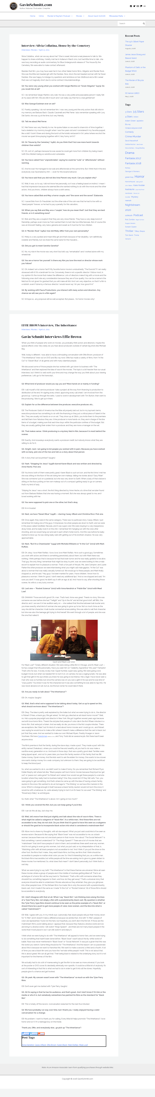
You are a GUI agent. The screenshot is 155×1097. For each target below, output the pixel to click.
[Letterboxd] (145, 6)
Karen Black (62, 1045)
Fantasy (127, 168)
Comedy (129, 132)
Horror (139, 176)
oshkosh (128, 215)
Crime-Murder (133, 136)
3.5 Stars (138, 111)
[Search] (144, 23)
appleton (140, 121)
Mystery (134, 197)
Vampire (128, 239)
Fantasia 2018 (133, 163)
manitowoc (128, 193)
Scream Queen (131, 227)
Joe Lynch (139, 182)
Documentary (129, 148)
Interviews (26, 50)
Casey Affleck (40, 1045)
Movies (34, 50)
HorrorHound (130, 182)
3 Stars (128, 112)
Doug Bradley (140, 148)
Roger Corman (140, 219)
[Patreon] (141, 6)
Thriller (129, 231)
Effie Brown (51, 1045)
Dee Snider (140, 144)
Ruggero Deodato (130, 223)
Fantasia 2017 (133, 158)
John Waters (128, 185)
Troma (136, 235)
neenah (128, 200)
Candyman (42, 736)
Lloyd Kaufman (139, 189)
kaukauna (129, 189)
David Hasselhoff (131, 141)
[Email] (138, 6)
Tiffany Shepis (139, 231)
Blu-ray (128, 124)
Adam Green (130, 121)
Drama (129, 152)
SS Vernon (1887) (132, 93)
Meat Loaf (83, 1045)
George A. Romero (132, 171)
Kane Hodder (139, 185)
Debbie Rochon (130, 144)
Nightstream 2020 (132, 207)
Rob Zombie (130, 219)
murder (127, 197)
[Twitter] (134, 6)
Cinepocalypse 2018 (133, 128)
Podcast (138, 215)
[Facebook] (131, 6)
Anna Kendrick (28, 1045)
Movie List (136, 193)
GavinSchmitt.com (36, 4)
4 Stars (129, 116)
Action (136, 117)
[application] (71, 16)
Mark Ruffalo (73, 1045)
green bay (129, 177)
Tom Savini (129, 235)
